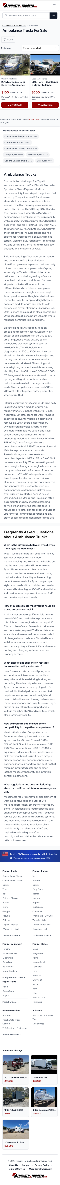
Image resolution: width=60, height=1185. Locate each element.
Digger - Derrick (10, 924)
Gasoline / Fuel (39, 929)
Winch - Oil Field (10, 929)
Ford (34, 971)
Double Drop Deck (41, 924)
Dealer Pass (38, 1023)
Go (53, 15)
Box (4, 893)
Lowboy (36, 898)
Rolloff (5, 902)
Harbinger (37, 1002)
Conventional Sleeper (12, 876)
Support (26, 1165)
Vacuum (6, 915)
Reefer (35, 893)
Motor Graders (9, 971)
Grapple (6, 911)
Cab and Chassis (10, 898)
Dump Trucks (13, 154)
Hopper (36, 902)
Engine (5, 995)
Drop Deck (37, 889)
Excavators (7, 957)
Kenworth (37, 966)
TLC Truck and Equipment (14, 1028)
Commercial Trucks (17, 142)
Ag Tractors (8, 966)
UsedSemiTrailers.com (40, 1168)
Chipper (6, 920)
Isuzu (35, 984)
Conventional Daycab (12, 880)
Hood (5, 986)
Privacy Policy (42, 1165)
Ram (34, 988)
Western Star (38, 997)
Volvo (35, 957)
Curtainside (38, 907)
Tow (4, 889)
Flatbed (36, 880)
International (38, 962)
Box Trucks (44, 160)
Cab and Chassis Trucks (18, 160)
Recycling (7, 962)
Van (34, 876)
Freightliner (38, 953)
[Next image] (26, 64)
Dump (5, 884)
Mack (35, 949)
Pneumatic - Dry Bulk (42, 915)
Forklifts (6, 949)
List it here (34, 119)
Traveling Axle (39, 920)
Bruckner (6, 1015)
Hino (34, 993)
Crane (5, 907)
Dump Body (8, 991)
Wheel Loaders (9, 953)
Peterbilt (36, 975)
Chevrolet (37, 979)
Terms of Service (16, 1168)
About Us (13, 1165)
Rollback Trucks (38, 154)
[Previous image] (3, 64)
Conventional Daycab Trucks (20, 148)
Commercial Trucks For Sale (14, 25)
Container (37, 911)
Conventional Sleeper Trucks (20, 136)
